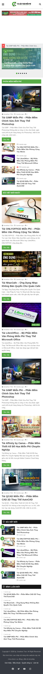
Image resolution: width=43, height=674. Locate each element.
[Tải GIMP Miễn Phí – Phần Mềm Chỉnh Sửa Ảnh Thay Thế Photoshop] (8, 530)
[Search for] (40, 5)
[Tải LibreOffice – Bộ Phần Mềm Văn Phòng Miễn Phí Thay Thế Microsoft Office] (8, 159)
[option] (21, 58)
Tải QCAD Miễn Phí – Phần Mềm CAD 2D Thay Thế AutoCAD (27, 183)
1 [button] (16, 73)
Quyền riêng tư (27, 663)
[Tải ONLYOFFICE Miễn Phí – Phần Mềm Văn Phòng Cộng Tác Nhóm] (8, 147)
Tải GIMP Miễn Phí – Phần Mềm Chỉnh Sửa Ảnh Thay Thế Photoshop (20, 120)
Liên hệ (35, 663)
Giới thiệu (8, 663)
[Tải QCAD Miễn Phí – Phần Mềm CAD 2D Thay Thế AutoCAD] (8, 181)
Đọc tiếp (6, 139)
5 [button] (24, 73)
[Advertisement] (21, 31)
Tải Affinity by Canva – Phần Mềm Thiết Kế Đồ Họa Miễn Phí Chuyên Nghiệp (28, 172)
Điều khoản (17, 663)
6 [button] (26, 73)
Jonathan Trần (8, 114)
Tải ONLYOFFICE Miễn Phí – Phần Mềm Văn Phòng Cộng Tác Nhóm (28, 149)
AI (5, 52)
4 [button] (22, 73)
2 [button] (18, 73)
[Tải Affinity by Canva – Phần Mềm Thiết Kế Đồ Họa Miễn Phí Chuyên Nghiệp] (8, 169)
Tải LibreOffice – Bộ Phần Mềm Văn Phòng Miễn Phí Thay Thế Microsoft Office (27, 161)
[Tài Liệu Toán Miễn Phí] (21, 4)
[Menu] (3, 5)
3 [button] (20, 73)
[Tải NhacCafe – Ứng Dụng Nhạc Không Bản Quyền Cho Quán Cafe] (21, 58)
